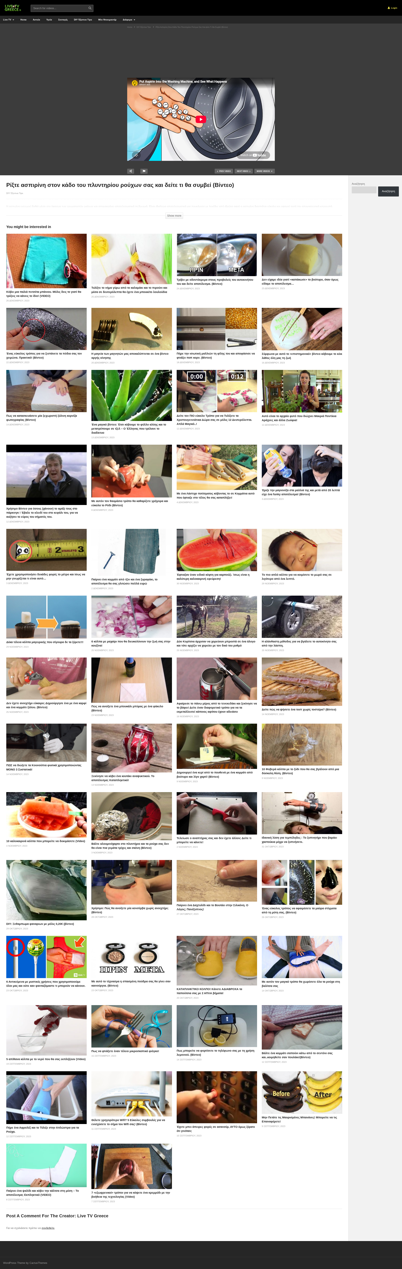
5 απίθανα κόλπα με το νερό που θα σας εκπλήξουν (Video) (46, 1059)
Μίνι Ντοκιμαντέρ (107, 19)
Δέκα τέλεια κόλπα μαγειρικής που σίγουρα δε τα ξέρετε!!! (44, 642)
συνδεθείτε (48, 1228)
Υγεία (49, 19)
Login (393, 8)
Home (23, 19)
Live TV (7, 19)
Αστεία (36, 19)
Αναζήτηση (358, 183)
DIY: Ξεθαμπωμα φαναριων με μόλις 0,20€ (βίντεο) (40, 923)
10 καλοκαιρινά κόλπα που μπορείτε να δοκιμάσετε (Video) (45, 841)
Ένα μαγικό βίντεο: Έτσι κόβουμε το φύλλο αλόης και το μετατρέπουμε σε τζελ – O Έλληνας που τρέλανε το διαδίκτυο (128, 428)
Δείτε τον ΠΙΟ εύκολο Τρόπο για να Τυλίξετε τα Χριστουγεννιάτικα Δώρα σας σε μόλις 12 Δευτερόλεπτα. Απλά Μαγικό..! (214, 420)
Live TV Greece (92, 1216)
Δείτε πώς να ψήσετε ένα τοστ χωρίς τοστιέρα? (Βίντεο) (299, 709)
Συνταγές (63, 19)
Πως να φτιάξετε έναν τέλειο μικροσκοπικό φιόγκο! (125, 1051)
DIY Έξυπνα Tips (83, 19)
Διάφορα (128, 19)
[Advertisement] (201, 54)
